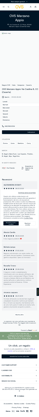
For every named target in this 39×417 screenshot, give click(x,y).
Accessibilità (8, 403)
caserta (29, 85)
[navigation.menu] (4, 7)
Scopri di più (26, 338)
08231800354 (10, 126)
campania (20, 85)
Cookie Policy (30, 403)
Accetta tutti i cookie (11, 223)
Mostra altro (20, 315)
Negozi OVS (6, 85)
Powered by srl (29, 330)
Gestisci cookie (19, 403)
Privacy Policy (17, 407)
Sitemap (26, 407)
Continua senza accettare (27, 193)
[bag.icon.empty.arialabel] (35, 7)
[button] (38, 292)
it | (20, 396)
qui (19, 324)
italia (13, 85)
